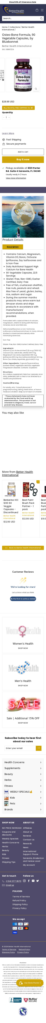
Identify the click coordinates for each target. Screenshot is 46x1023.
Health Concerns (10, 842)
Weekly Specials (10, 838)
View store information (16, 178)
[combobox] (23, 18)
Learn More (8, 133)
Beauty (5, 850)
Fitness (5, 858)
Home (5, 27)
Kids (4, 854)
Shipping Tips (8, 862)
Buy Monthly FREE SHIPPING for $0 (18, 108)
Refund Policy (19, 900)
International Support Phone (30, 853)
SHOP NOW (23, 648)
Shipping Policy (20, 904)
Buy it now (23, 159)
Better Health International (17, 46)
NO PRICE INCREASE (12, 828)
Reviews (27, 835)
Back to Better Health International (25, 548)
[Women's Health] (23, 630)
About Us (27, 832)
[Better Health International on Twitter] (37, 880)
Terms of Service (21, 896)
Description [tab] (13, 247)
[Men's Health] (23, 667)
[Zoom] (36, 89)
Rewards (27, 843)
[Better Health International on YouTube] (33, 880)
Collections (15, 27)
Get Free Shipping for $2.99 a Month (22, 2)
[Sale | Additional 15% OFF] (23, 704)
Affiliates (27, 828)
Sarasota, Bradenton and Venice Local (33, 859)
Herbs (5, 846)
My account (29, 865)
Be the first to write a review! (23, 599)
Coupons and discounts (8, 833)
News (25, 847)
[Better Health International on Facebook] (28, 880)
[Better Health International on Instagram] (24, 880)
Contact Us (28, 839)
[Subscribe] (38, 748)
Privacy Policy (19, 908)
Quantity (7, 112)
